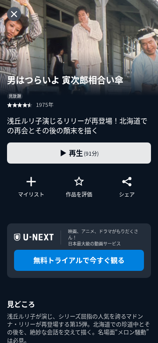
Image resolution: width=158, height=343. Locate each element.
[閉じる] (14, 14)
